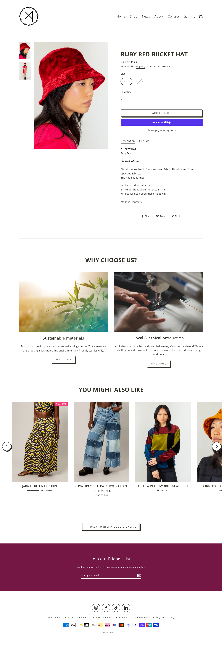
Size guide (143, 141)
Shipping (140, 66)
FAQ (172, 617)
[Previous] (6, 446)
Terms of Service (123, 617)
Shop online (54, 617)
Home (121, 16)
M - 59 (139, 81)
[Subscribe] (138, 575)
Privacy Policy (160, 617)
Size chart (95, 617)
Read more (63, 359)
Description (128, 141)
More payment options (162, 130)
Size (123, 73)
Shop (133, 16)
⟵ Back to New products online (111, 526)
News (146, 16)
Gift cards (69, 617)
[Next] (216, 446)
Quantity (126, 92)
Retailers (82, 617)
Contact (173, 16)
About (158, 16)
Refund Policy (142, 617)
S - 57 (126, 81)
